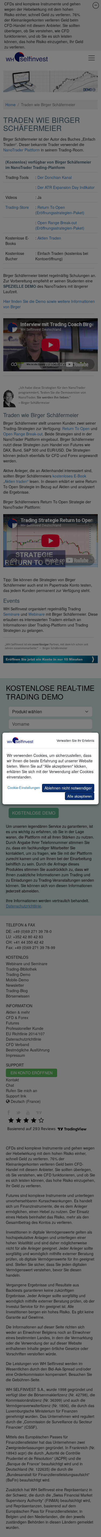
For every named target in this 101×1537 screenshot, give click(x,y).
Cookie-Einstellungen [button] (24, 787)
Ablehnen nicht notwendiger (68, 788)
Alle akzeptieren (79, 796)
